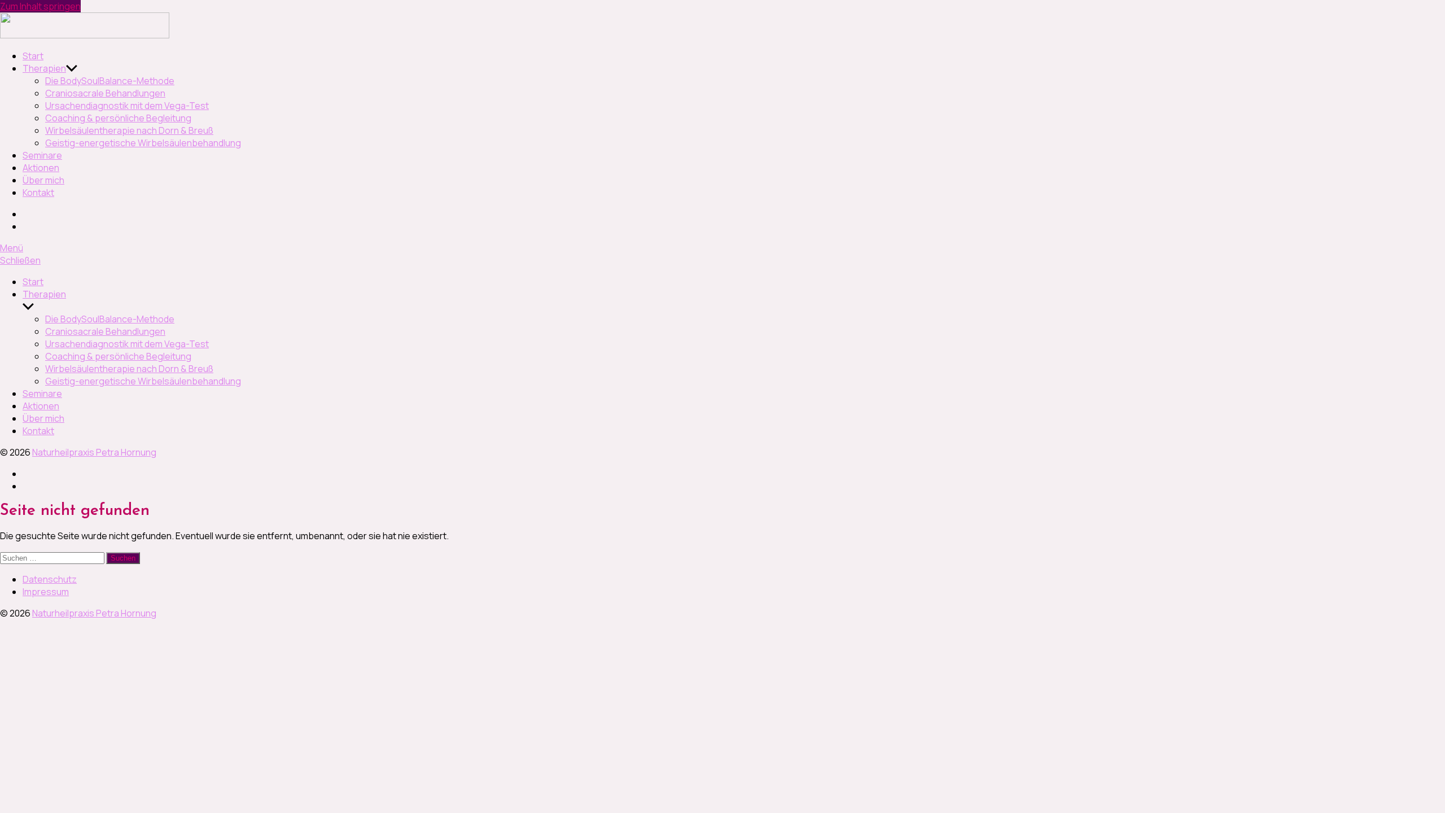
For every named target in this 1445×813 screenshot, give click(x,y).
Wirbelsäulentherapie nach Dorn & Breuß (129, 130)
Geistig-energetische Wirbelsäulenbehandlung (143, 143)
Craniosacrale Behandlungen (105, 93)
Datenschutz (50, 579)
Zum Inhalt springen (40, 6)
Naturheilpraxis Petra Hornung (94, 452)
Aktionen (41, 167)
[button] (722, 248)
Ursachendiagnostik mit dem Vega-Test (127, 105)
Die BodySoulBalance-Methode (109, 81)
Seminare (42, 155)
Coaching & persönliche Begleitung (118, 118)
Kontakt (38, 192)
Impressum (46, 591)
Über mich (43, 180)
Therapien (44, 68)
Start (33, 56)
